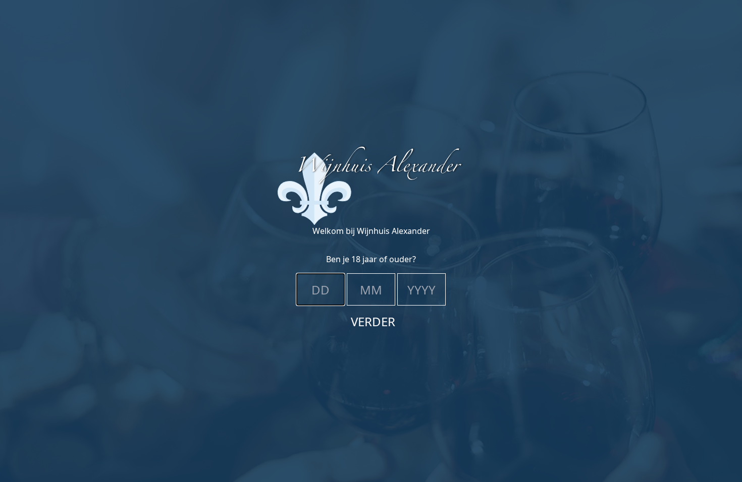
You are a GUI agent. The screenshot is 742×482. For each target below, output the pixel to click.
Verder (373, 321)
